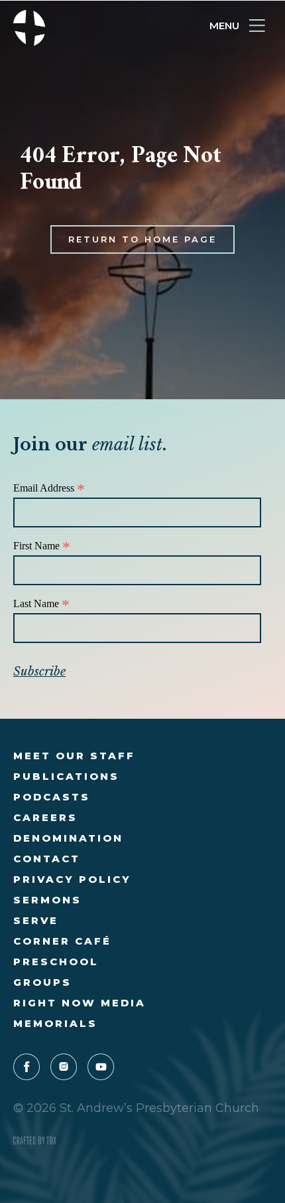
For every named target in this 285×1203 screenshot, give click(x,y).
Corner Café (62, 941)
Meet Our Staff (74, 755)
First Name (41, 546)
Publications (66, 776)
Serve (35, 920)
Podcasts (51, 796)
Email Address (49, 488)
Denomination (68, 838)
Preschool (56, 961)
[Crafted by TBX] (34, 1141)
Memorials (55, 1023)
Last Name (41, 604)
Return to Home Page (142, 239)
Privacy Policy (72, 879)
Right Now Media (79, 1002)
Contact (46, 858)
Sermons (47, 899)
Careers (45, 817)
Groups (42, 982)
